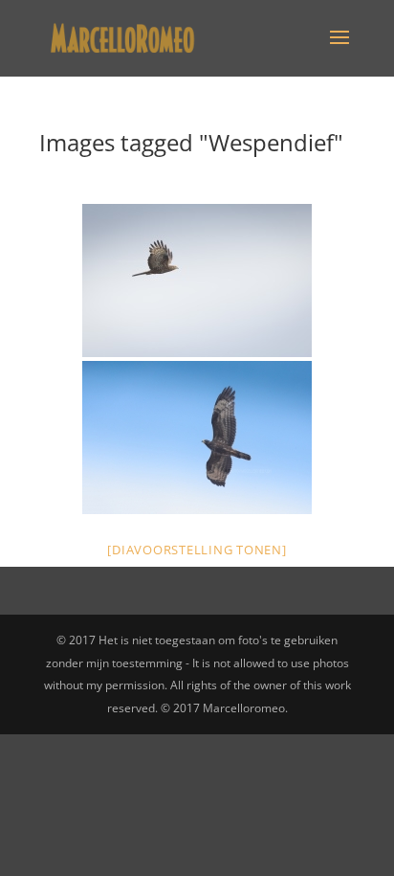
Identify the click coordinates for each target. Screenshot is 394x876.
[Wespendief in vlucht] (197, 280)
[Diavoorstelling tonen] (196, 549)
